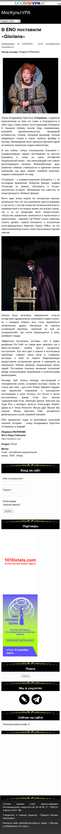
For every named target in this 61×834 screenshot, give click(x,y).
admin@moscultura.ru (29, 823)
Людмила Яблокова (29, 52)
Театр (14, 444)
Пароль (7, 490)
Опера (19, 455)
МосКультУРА (15, 12)
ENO (12, 455)
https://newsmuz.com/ (11, 439)
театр (4, 452)
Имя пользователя (13, 478)
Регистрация (9, 501)
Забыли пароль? (11, 505)
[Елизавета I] (29, 85)
